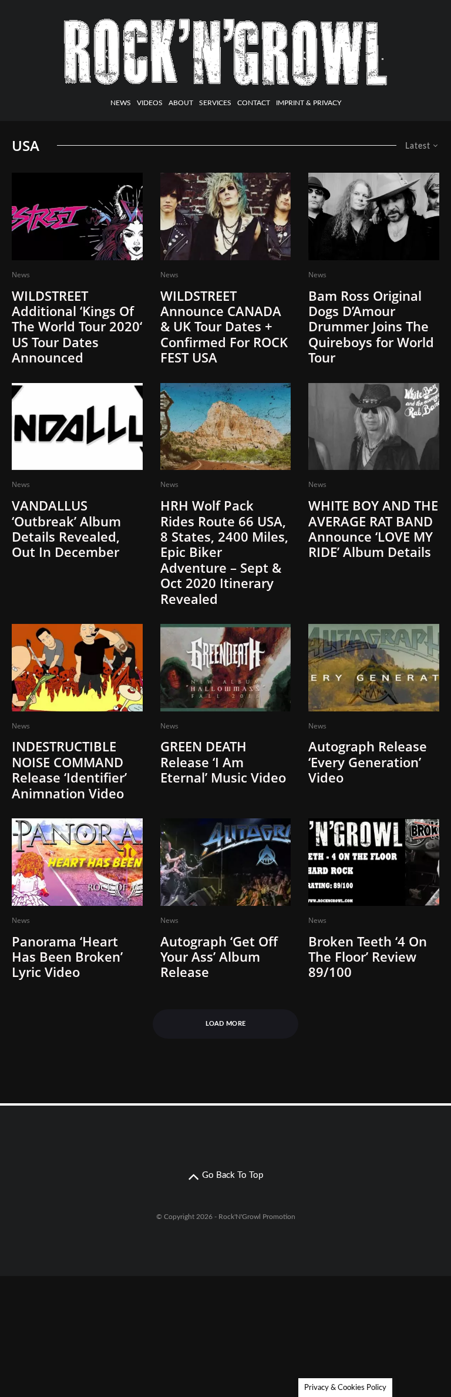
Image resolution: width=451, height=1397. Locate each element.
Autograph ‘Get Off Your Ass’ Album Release (219, 956)
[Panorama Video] (77, 862)
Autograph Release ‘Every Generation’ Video (367, 761)
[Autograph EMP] (225, 862)
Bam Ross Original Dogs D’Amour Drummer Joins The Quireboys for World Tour (371, 326)
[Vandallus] (77, 427)
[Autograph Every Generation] (373, 667)
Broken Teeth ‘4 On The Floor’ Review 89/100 (367, 956)
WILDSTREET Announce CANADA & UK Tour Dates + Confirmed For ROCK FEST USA (224, 326)
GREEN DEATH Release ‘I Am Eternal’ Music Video (223, 761)
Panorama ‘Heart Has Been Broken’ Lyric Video (67, 956)
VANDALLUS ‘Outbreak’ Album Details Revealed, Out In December (66, 529)
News (120, 102)
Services (215, 102)
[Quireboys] (373, 216)
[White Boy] (373, 427)
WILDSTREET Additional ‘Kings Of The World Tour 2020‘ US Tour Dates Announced (77, 326)
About (181, 102)
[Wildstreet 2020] (77, 216)
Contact (253, 102)
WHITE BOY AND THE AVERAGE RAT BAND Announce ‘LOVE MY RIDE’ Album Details (373, 529)
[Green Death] (225, 667)
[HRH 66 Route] (225, 427)
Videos (150, 102)
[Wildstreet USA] (225, 216)
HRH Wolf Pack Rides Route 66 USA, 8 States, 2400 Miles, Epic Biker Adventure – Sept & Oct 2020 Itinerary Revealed (224, 552)
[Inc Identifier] (77, 667)
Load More (226, 1023)
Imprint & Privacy (308, 102)
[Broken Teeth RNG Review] (373, 862)
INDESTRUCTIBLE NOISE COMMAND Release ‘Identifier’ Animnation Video (69, 769)
